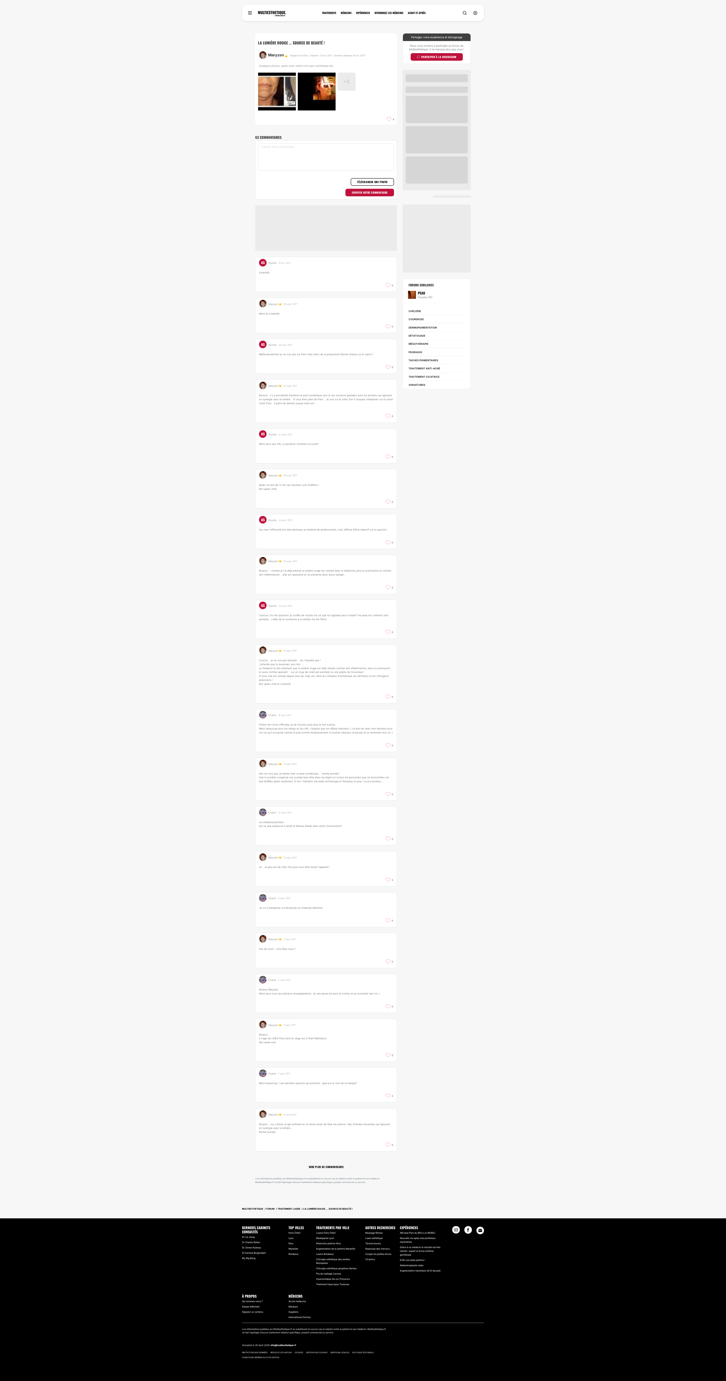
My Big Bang (248, 1258)
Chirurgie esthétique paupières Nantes (336, 1268)
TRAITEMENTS (329, 13)
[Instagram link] (456, 1231)
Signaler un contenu (252, 1311)
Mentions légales (339, 1352)
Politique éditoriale (363, 1352)
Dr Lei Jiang (248, 1237)
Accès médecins (297, 1301)
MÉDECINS (346, 13)
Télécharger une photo (372, 182)
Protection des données (255, 1352)
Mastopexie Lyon (325, 1238)
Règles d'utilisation (281, 1352)
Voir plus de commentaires (326, 1167)
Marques (293, 1306)
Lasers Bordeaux (325, 1254)
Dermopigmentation (423, 327)
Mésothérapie (418, 343)
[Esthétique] (272, 13)
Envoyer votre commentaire (370, 192)
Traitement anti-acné (424, 368)
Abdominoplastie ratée (412, 1265)
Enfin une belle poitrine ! (412, 1260)
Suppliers (293, 1311)
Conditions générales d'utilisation (260, 1357)
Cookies (299, 1352)
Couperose (416, 319)
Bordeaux (294, 1254)
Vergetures (417, 384)
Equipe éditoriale (251, 1306)
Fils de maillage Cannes (328, 1273)
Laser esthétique (374, 1238)
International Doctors (300, 1317)
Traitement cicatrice (424, 376)
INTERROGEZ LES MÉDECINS (389, 13)
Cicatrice (370, 1259)
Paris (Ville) (294, 1232)
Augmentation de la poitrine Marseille (335, 1248)
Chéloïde (415, 311)
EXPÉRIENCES (363, 13)
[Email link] (480, 1230)
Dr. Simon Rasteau (251, 1247)
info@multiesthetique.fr (283, 1345)
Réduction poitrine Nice (328, 1243)
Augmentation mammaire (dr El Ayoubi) (420, 1270)
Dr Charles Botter (251, 1242)
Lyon (291, 1238)
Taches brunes (373, 1243)
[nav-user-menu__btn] (475, 13)
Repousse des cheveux (377, 1248)
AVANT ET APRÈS (417, 13)
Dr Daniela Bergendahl (254, 1252)
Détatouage (417, 335)
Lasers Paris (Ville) (326, 1232)
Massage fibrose (374, 1232)
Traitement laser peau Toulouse (332, 1284)
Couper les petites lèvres (378, 1254)
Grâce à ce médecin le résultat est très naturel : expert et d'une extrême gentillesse (420, 1251)
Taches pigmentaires (423, 360)
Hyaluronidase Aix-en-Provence (333, 1279)
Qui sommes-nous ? (252, 1301)
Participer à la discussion (438, 57)
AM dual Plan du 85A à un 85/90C (417, 1232)
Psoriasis (415, 352)
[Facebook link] (468, 1231)
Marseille (293, 1248)
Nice (291, 1243)
